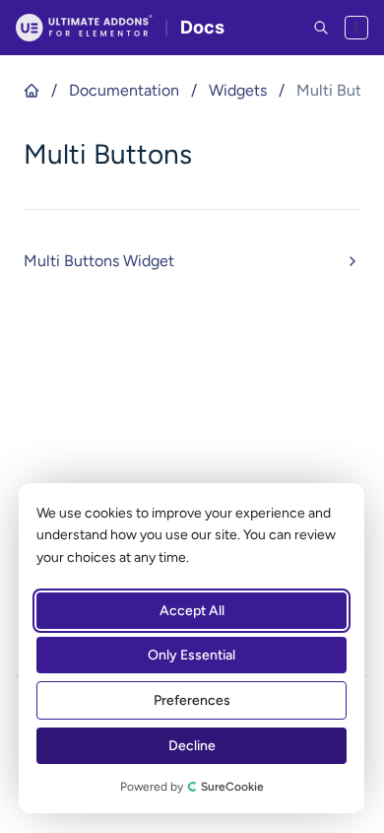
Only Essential (191, 655)
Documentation (124, 90)
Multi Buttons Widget (99, 260)
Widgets (238, 90)
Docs (202, 27)
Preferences (192, 700)
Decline (192, 745)
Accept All (192, 610)
